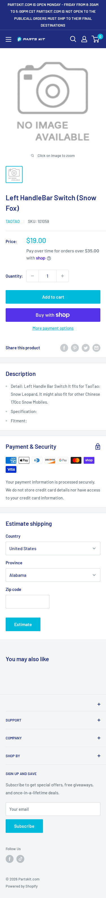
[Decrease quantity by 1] (32, 276)
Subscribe (24, 826)
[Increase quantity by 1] (62, 276)
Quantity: (14, 275)
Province (14, 562)
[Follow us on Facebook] (10, 859)
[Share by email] (96, 347)
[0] (95, 39)
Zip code (13, 589)
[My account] (84, 39)
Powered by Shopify (22, 886)
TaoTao (13, 221)
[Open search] (73, 39)
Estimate (23, 624)
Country (13, 536)
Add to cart (53, 296)
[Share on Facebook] (64, 347)
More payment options (53, 328)
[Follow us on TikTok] (20, 859)
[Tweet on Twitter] (86, 347)
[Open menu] (8, 39)
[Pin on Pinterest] (75, 347)
